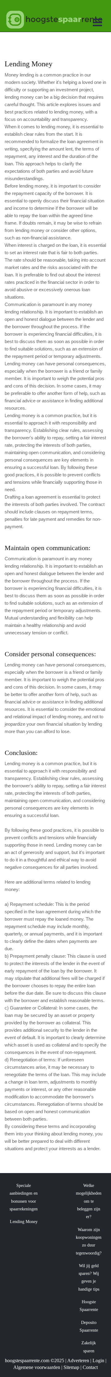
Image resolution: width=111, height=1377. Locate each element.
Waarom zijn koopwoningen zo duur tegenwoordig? (88, 1241)
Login (98, 1360)
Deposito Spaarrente (89, 1326)
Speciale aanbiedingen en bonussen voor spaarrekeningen (24, 1197)
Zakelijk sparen (88, 1347)
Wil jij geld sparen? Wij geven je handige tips (88, 1277)
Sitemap (71, 1367)
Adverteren (78, 1360)
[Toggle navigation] (97, 23)
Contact (90, 1367)
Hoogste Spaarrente (89, 1306)
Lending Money (24, 1221)
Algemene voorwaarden (36, 1367)
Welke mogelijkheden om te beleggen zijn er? (88, 1201)
